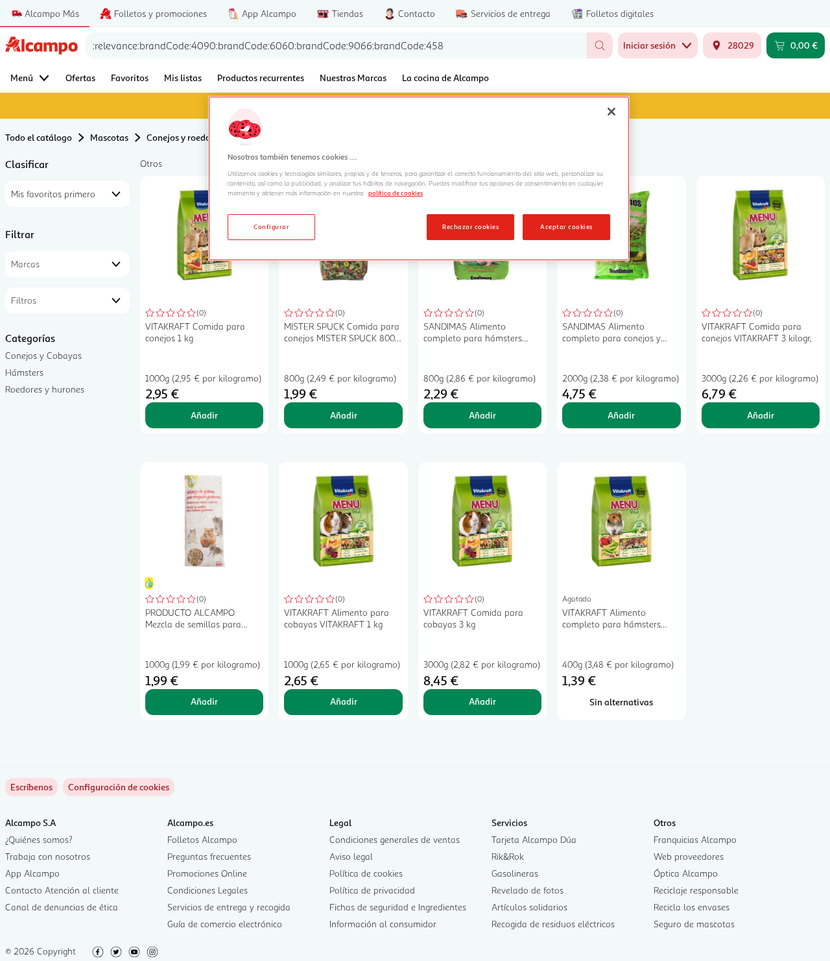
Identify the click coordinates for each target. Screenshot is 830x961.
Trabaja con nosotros (47, 856)
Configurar (271, 226)
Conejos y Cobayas (43, 355)
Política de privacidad (372, 889)
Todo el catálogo (38, 137)
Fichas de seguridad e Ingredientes (397, 906)
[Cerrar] (611, 111)
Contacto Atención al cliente (62, 889)
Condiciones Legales (207, 889)
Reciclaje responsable (696, 889)
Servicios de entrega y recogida (228, 906)
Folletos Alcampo (202, 839)
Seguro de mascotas (694, 923)
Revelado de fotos (527, 889)
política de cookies (395, 193)
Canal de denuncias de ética (61, 906)
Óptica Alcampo (686, 873)
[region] (419, 178)
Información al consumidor (382, 923)
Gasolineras (515, 873)
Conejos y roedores (184, 137)
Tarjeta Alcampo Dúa (534, 839)
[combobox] (336, 45)
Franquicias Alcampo (695, 839)
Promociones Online (207, 873)
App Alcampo (32, 873)
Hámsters (24, 372)
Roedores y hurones (44, 389)
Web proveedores (689, 856)
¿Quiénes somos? (39, 839)
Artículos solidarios (529, 906)
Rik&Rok (508, 856)
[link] (118, 787)
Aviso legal (351, 856)
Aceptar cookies (566, 226)
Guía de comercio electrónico (224, 923)
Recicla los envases (691, 906)
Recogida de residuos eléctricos (553, 923)
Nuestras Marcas (353, 77)
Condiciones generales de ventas (394, 839)
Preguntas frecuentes (209, 856)
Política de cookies (366, 873)
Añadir (204, 414)
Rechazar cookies (470, 226)
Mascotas (109, 137)
